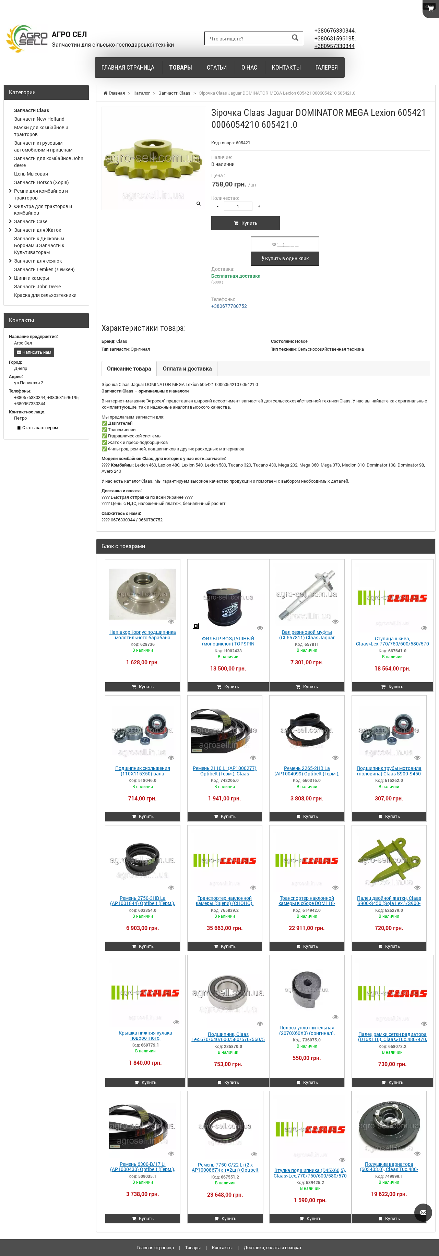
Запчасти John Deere (37, 286)
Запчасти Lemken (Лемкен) (44, 269)
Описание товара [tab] (129, 368)
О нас (249, 67)
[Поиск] (295, 38)
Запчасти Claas (31, 110)
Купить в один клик (286, 258)
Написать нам (36, 352)
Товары (180, 67)
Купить (248, 223)
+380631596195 (335, 38)
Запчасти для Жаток (37, 230)
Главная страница (128, 67)
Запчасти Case (30, 221)
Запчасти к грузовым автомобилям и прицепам (43, 146)
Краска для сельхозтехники (45, 295)
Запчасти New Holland (39, 119)
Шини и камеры (31, 278)
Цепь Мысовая (31, 173)
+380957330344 (335, 45)
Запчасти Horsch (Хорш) (41, 182)
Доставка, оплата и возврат (273, 1247)
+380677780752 (229, 306)
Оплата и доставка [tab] (187, 368)
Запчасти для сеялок (38, 260)
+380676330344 (335, 30)
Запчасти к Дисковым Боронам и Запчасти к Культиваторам (39, 245)
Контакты (286, 67)
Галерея (327, 67)
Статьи (217, 67)
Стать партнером (39, 427)
